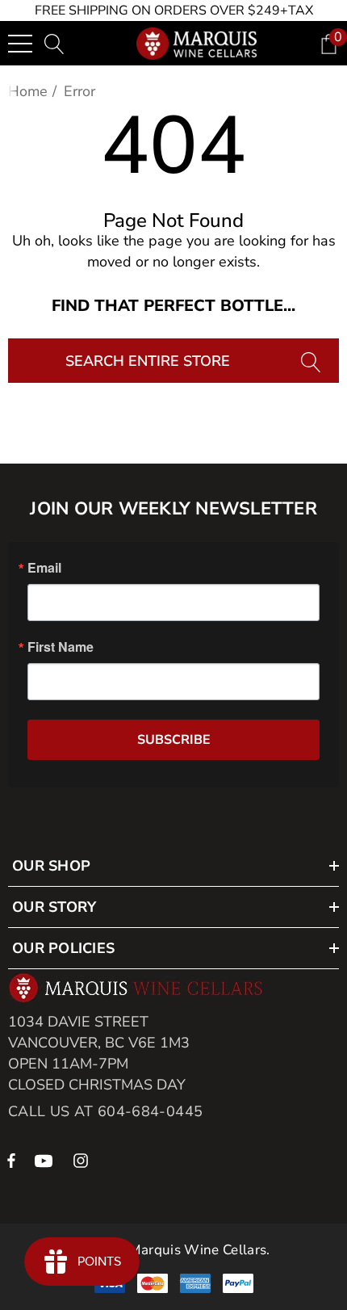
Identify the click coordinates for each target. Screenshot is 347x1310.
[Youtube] (46, 1159)
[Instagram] (83, 1159)
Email (44, 567)
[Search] (312, 360)
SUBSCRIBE (174, 740)
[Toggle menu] (20, 43)
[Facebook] (11, 1159)
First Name (60, 646)
